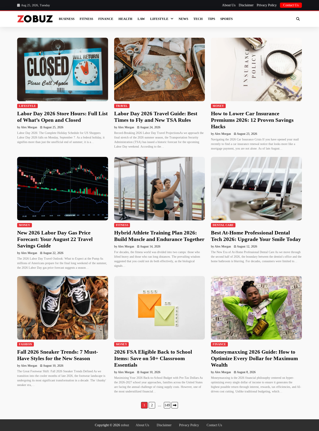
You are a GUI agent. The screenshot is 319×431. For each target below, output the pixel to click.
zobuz (125, 425)
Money (218, 105)
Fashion (25, 344)
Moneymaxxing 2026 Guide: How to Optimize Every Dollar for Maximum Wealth (254, 358)
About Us (228, 5)
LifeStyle (159, 19)
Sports (226, 19)
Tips (211, 19)
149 (167, 405)
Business (66, 19)
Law (141, 19)
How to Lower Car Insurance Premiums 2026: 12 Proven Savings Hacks (252, 120)
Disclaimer (246, 5)
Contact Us (291, 5)
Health (125, 19)
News (183, 19)
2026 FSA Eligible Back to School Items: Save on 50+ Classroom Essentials (153, 358)
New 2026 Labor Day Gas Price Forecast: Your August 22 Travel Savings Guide (55, 239)
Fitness (86, 19)
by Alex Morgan (27, 127)
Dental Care (223, 225)
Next (174, 405)
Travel (122, 105)
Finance (105, 19)
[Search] (298, 19)
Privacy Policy (267, 5)
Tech (198, 19)
